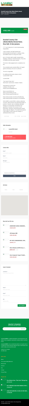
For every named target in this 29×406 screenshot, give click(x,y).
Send (14, 175)
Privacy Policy (3, 372)
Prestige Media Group (5, 403)
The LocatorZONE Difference (7, 361)
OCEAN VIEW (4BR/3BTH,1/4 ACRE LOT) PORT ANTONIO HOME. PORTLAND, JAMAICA (17, 391)
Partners (3, 365)
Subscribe (23, 328)
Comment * (5, 271)
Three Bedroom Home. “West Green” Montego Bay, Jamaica (17, 380)
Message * (5, 160)
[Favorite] (25, 228)
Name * (4, 156)
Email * (4, 151)
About (2, 359)
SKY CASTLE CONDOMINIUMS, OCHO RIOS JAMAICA (18, 240)
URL (3, 299)
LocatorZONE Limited (13, 129)
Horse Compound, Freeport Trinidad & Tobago (18, 255)
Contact (2, 370)
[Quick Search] (27, 12)
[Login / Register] (21, 3)
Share (6, 189)
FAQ (2, 367)
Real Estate (6, 14)
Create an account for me (9, 173)
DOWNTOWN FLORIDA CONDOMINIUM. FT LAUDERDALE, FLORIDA (18, 226)
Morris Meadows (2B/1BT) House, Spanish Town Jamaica (18, 248)
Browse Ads (3, 363)
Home (2, 14)
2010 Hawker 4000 (13, 233)
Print (14, 189)
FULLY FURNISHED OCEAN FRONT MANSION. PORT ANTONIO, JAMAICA (17, 385)
